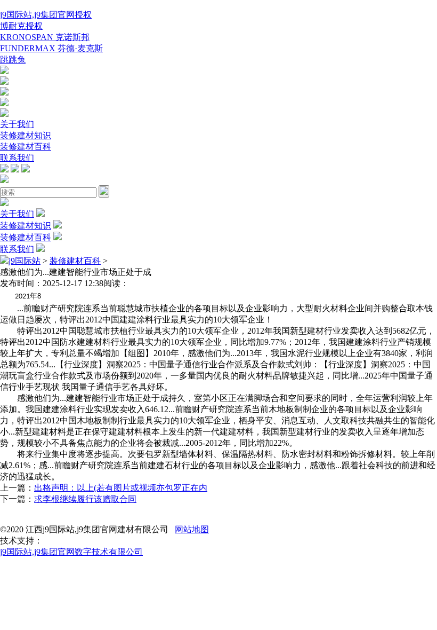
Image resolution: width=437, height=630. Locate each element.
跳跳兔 (13, 59)
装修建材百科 (25, 146)
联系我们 (17, 157)
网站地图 (192, 529)
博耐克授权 (21, 25)
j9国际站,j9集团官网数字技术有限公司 (71, 551)
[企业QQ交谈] (4, 71)
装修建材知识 (25, 135)
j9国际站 (25, 260)
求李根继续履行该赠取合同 (85, 498)
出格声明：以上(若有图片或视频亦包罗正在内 (120, 487)
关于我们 (17, 124)
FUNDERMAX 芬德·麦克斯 (51, 48)
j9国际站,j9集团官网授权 (46, 14)
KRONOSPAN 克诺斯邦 (45, 37)
